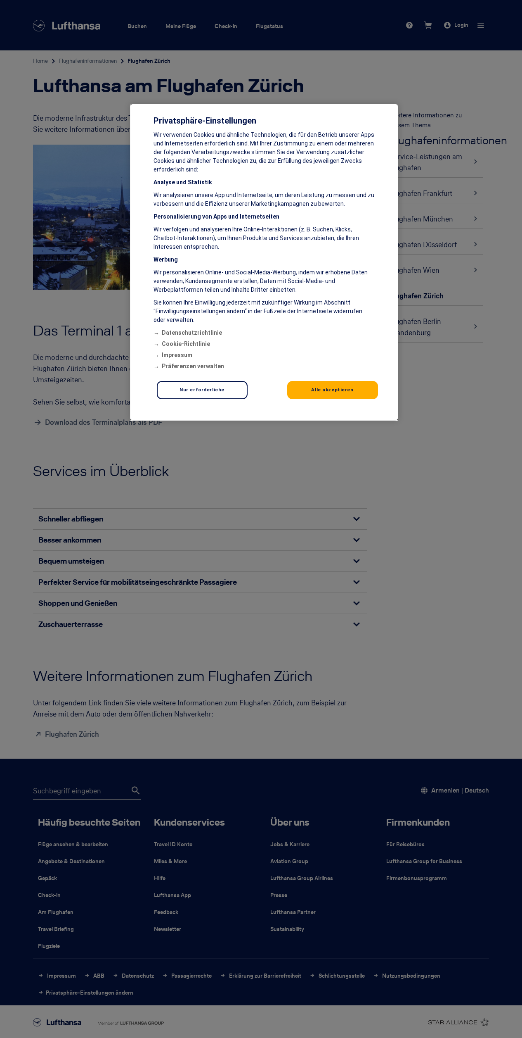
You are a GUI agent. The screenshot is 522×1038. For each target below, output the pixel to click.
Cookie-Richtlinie (186, 343)
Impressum (177, 355)
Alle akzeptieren (332, 390)
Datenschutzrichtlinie (192, 332)
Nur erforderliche (202, 390)
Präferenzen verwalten (193, 366)
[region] (264, 262)
